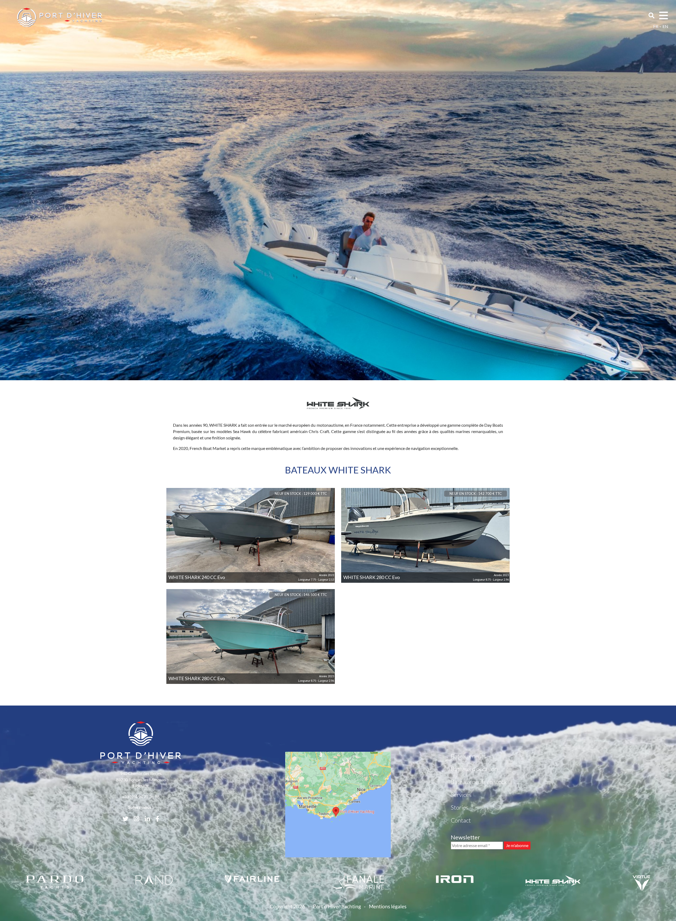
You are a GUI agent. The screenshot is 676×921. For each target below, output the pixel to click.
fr (655, 26)
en (665, 26)
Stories (459, 807)
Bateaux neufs (468, 756)
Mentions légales (387, 906)
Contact (461, 820)
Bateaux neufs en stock (479, 781)
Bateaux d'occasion (474, 768)
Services (461, 794)
